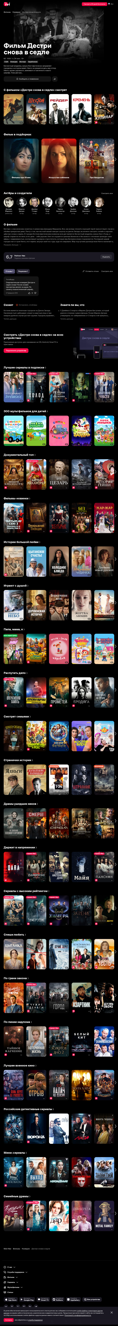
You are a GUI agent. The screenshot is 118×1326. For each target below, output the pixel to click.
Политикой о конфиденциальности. (78, 1315)
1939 (9, 59)
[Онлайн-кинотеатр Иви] (7, 4)
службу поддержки (35, 1320)
